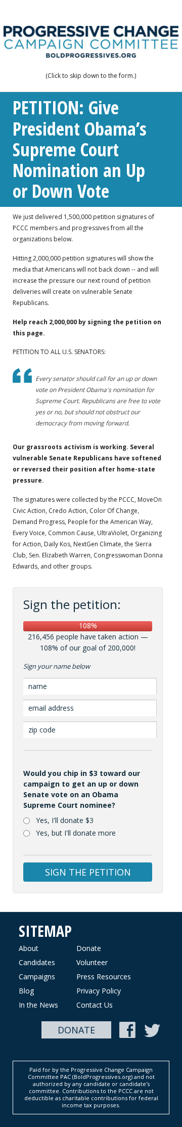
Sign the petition (88, 872)
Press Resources (103, 976)
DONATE (76, 1030)
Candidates (37, 962)
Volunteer (92, 962)
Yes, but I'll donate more (76, 833)
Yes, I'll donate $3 (65, 820)
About (28, 948)
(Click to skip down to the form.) (91, 75)
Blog (26, 990)
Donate (88, 948)
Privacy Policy (98, 990)
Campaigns (37, 976)
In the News (38, 1005)
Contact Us (94, 1005)
